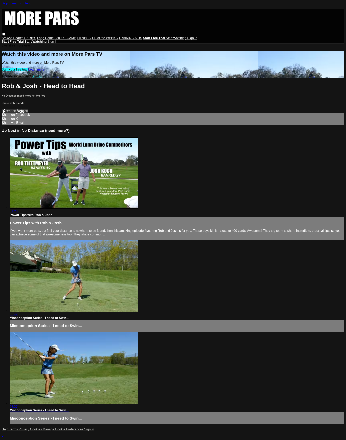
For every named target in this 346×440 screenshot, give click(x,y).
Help (5, 429)
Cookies (36, 429)
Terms (14, 429)
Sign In (52, 41)
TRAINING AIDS (130, 38)
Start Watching (176, 38)
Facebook (9, 111)
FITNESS (84, 38)
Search (18, 38)
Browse (7, 38)
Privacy (24, 429)
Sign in (192, 38)
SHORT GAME (65, 38)
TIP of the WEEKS (105, 38)
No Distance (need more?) (18, 95)
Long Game (45, 38)
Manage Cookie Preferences (63, 429)
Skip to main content (16, 3)
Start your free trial (15, 69)
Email (24, 111)
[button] (3, 34)
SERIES (30, 38)
